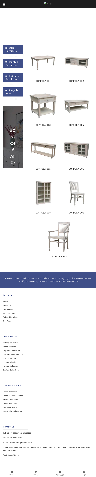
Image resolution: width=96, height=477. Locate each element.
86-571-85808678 (14, 438)
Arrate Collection (10, 399)
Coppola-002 (76, 81)
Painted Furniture (10, 317)
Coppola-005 (43, 169)
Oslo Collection (9, 358)
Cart (36, 475)
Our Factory (8, 321)
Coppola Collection (11, 351)
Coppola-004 (76, 125)
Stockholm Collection (12, 411)
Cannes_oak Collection (13, 354)
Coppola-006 (76, 169)
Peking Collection (10, 343)
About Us (7, 305)
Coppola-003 (43, 125)
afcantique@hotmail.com (21, 443)
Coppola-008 (76, 213)
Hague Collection (10, 366)
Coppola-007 (43, 213)
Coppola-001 (43, 81)
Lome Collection (10, 392)
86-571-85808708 (14, 433)
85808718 (27, 433)
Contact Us (8, 309)
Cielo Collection (10, 403)
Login (84, 475)
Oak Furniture (9, 313)
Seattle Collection (11, 370)
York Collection (9, 347)
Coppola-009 (59, 257)
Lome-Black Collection (13, 396)
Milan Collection (10, 362)
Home (5, 301)
